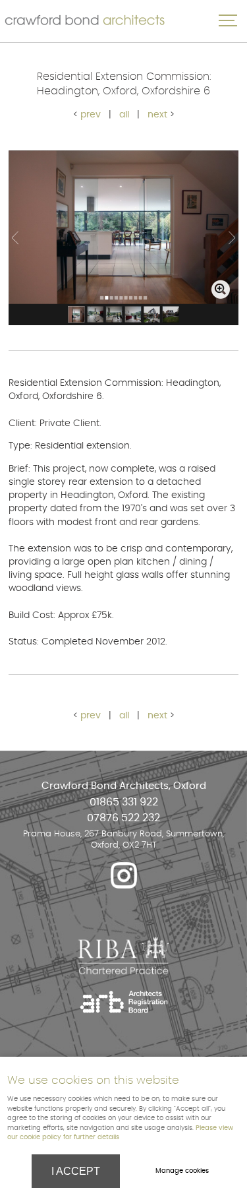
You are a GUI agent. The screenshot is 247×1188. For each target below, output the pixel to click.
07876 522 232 (123, 818)
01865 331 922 (124, 802)
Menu (227, 20)
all (124, 114)
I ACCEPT (75, 1171)
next (157, 114)
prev (90, 114)
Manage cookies (182, 1171)
